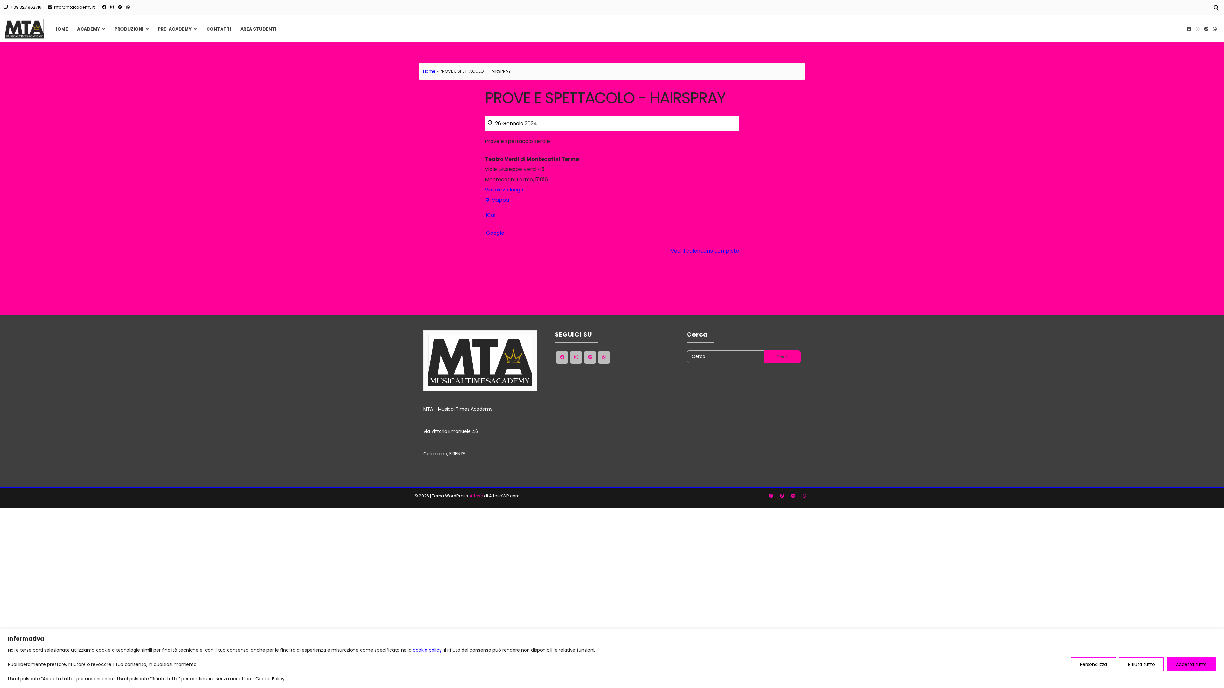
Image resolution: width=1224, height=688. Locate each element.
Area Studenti (258, 29)
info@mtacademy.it (74, 7)
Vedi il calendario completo (705, 250)
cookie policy (427, 650)
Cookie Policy (270, 679)
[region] (612, 658)
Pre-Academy (175, 29)
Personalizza (1093, 664)
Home (61, 29)
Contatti (218, 29)
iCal (490, 215)
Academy (88, 29)
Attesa (476, 496)
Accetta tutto (1191, 664)
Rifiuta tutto (1141, 664)
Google (495, 233)
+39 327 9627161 (27, 7)
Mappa (497, 200)
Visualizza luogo (504, 189)
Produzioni (128, 29)
